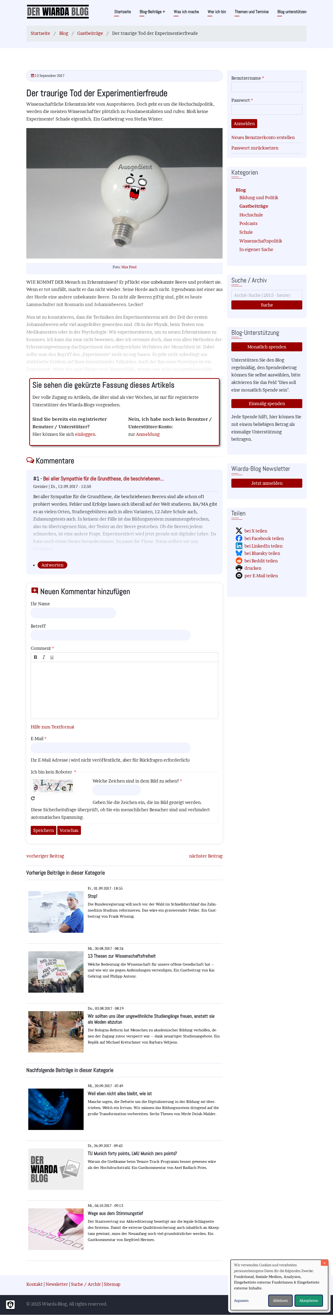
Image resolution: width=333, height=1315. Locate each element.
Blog (63, 33)
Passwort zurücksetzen (254, 147)
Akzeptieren (308, 1300)
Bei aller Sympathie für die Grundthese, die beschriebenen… (103, 478)
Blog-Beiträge (152, 11)
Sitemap (112, 1284)
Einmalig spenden (267, 403)
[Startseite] (57, 11)
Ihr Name (40, 603)
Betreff (38, 626)
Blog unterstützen (291, 11)
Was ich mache (186, 11)
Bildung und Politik (258, 197)
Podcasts (248, 223)
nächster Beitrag (206, 855)
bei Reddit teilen (261, 560)
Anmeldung (148, 434)
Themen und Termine (252, 11)
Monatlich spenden (266, 346)
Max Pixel (129, 267)
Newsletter (57, 1284)
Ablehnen (280, 1300)
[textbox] (124, 690)
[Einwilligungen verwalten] (10, 1304)
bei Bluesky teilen (262, 553)
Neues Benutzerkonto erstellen (263, 137)
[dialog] (279, 1285)
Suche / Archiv (86, 1284)
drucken (253, 568)
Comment (41, 648)
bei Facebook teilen (264, 538)
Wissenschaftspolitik (260, 240)
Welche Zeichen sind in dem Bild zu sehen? (136, 780)
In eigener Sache (256, 249)
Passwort (240, 100)
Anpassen (241, 1300)
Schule (246, 232)
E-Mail (37, 738)
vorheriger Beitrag (45, 855)
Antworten (52, 565)
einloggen (85, 434)
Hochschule (251, 214)
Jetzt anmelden (267, 483)
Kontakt (34, 1284)
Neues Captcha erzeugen (33, 798)
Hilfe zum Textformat (52, 726)
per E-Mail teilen (261, 575)
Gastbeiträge (90, 33)
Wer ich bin (217, 11)
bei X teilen (256, 530)
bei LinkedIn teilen (264, 546)
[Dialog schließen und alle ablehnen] (324, 1263)
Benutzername (246, 78)
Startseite (122, 11)
